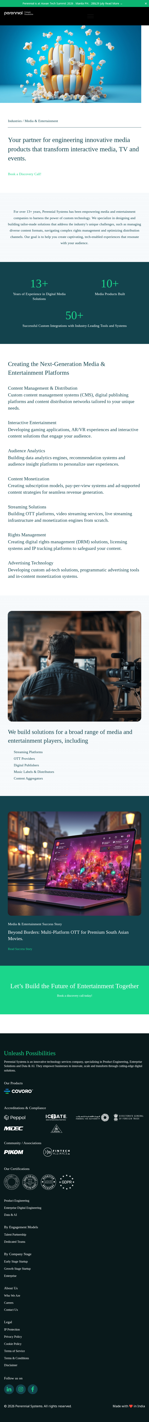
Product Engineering (16, 1200)
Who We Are (12, 1295)
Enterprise (10, 1275)
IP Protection (12, 1329)
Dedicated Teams (14, 1241)
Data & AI (10, 1214)
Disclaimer (10, 1365)
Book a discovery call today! (74, 995)
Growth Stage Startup (17, 1268)
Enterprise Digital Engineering (22, 1207)
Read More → (114, 3)
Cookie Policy (13, 1343)
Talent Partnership (15, 1234)
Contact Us (11, 1309)
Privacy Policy (13, 1336)
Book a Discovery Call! (24, 174)
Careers (8, 1302)
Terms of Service (14, 1351)
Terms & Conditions (16, 1358)
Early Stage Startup (16, 1261)
